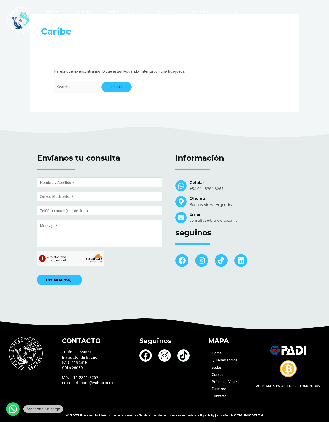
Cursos (135, 11)
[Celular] (181, 185)
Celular (197, 182)
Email (195, 214)
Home (53, 11)
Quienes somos (83, 17)
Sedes (112, 11)
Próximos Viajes (166, 17)
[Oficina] (181, 201)
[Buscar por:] (77, 86)
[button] (13, 409)
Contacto (227, 11)
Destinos (199, 11)
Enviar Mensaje (59, 280)
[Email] (181, 217)
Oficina (197, 198)
